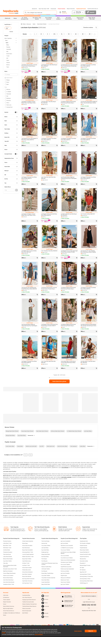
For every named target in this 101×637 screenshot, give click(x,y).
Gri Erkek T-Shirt (25, 563)
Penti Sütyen (44, 558)
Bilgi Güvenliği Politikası (8, 608)
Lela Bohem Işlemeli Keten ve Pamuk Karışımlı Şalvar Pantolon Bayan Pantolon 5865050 (29, 65)
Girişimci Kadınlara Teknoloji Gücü (29, 604)
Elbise (7, 44)
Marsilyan (9, 98)
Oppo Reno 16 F (83, 572)
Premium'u (12, 13)
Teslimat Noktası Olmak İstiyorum (29, 606)
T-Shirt (7, 55)
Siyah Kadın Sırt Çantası (27, 580)
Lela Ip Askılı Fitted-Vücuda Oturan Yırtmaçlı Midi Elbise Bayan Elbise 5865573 (68, 362)
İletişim (4, 615)
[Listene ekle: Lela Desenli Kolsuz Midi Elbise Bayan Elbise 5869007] (57, 40)
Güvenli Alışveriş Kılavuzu (8, 610)
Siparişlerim (34, 8)
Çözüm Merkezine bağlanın (89, 596)
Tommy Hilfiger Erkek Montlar (9, 573)
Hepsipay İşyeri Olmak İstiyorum (29, 599)
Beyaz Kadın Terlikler (26, 558)
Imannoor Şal (44, 543)
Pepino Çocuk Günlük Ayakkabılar (68, 560)
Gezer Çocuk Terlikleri (65, 582)
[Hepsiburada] (10, 11)
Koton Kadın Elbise (45, 580)
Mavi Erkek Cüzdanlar (27, 574)
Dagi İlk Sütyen (64, 575)
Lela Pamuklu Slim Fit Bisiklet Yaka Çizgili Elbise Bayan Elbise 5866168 (29, 288)
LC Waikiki (9, 91)
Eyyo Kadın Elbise (45, 550)
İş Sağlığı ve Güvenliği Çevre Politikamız (11, 612)
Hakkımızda (5, 595)
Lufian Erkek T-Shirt (7, 543)
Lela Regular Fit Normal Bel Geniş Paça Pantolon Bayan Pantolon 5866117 (49, 325)
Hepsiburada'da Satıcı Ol (93, 8)
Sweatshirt (8, 49)
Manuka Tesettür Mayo (46, 566)
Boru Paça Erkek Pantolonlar (28, 578)
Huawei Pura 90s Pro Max (85, 554)
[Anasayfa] (21, 24)
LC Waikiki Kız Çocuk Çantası (67, 547)
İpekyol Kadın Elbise (46, 584)
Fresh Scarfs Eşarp (45, 541)
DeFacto (8, 89)
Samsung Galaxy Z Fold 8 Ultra (86, 576)
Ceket (7, 60)
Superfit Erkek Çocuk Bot (66, 566)
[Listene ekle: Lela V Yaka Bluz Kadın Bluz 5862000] (57, 226)
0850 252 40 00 (89, 605)
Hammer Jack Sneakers (8, 575)
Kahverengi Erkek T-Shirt (27, 552)
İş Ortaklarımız (6, 597)
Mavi (8, 84)
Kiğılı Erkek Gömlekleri (7, 571)
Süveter (8, 62)
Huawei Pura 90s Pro (84, 556)
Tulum (7, 66)
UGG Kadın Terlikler (46, 568)
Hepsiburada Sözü (84, 541)
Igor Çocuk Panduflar (65, 573)
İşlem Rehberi (25, 612)
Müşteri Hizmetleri (71, 8)
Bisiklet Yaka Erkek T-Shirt (27, 556)
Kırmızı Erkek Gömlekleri (27, 572)
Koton (8, 82)
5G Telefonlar (83, 569)
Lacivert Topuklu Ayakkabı (28, 554)
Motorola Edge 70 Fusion (85, 565)
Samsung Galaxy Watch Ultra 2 (86, 580)
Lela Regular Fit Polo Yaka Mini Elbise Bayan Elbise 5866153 (49, 214)
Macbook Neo (83, 558)
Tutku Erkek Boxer (7, 554)
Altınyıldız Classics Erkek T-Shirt (10, 568)
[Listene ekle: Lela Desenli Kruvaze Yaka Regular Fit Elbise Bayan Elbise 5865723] (37, 114)
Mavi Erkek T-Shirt (7, 545)
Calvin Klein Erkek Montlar (8, 582)
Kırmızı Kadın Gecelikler (27, 545)
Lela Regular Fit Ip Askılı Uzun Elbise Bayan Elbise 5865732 (88, 178)
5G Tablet (82, 567)
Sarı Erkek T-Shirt (26, 565)
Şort (7, 58)
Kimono (8, 64)
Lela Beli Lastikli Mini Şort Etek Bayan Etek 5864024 (69, 214)
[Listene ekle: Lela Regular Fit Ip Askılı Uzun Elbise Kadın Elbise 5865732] (96, 40)
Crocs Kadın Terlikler (46, 545)
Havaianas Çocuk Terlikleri (66, 562)
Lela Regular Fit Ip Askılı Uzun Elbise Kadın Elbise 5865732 (88, 65)
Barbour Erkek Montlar (8, 558)
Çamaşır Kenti (9, 107)
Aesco (8, 102)
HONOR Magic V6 (84, 583)
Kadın (6, 40)
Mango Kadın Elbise (46, 554)
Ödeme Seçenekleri (26, 608)
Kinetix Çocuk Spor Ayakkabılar (67, 568)
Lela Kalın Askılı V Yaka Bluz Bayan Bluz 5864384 (48, 102)
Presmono (9, 100)
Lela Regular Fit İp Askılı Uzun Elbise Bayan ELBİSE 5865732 (29, 178)
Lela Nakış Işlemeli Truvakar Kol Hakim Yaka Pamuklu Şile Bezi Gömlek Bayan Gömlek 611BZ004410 (69, 65)
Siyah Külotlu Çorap (26, 561)
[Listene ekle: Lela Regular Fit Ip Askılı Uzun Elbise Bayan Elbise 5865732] (96, 153)
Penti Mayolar (44, 561)
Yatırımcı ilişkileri (6, 599)
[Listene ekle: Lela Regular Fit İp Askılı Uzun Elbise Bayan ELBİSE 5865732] (37, 153)
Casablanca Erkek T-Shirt (8, 584)
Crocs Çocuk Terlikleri (65, 550)
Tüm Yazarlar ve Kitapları (85, 543)
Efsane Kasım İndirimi (84, 550)
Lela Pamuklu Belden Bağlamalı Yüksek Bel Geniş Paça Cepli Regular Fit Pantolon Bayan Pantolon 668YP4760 (69, 178)
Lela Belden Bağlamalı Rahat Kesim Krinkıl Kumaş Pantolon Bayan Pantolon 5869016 (68, 102)
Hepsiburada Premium (81, 8)
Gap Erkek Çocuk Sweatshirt (67, 545)
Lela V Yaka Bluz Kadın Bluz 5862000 (49, 250)
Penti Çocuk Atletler (65, 571)
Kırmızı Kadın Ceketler (27, 567)
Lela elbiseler (65, 467)
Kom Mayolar (44, 571)
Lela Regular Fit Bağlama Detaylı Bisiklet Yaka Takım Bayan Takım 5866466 (28, 102)
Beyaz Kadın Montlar (26, 576)
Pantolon (8, 47)
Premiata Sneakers (7, 541)
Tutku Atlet (5, 563)
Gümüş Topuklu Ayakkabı (27, 541)
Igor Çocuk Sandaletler (65, 541)
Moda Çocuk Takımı (65, 580)
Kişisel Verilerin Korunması (8, 606)
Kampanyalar (53, 8)
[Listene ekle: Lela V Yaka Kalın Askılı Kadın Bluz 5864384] (57, 153)
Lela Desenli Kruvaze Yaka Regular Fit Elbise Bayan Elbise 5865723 (29, 139)
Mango (8, 79)
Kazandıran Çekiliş (84, 561)
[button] (29, 71)
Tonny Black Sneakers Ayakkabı (48, 577)
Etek (7, 51)
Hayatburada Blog (26, 595)
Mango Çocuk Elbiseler (65, 577)
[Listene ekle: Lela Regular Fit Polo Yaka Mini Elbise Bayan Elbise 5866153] (57, 189)
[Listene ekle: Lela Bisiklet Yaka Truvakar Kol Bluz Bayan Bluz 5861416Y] (37, 226)
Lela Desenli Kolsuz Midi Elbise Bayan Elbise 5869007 (49, 65)
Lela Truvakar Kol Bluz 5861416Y (88, 214)
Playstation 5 (82, 563)
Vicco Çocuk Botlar (65, 555)
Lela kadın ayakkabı (66, 477)
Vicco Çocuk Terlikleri (65, 564)
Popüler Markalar (83, 547)
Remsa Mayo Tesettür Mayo (47, 573)
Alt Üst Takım (9, 53)
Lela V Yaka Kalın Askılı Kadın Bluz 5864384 (48, 178)
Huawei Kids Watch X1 (84, 552)
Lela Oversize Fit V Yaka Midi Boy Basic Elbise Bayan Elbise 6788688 (88, 251)
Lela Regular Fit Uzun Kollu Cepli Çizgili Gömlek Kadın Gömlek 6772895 (69, 251)
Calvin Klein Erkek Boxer (8, 580)
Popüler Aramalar (83, 545)
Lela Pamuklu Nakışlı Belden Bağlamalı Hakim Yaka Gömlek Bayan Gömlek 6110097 (89, 102)
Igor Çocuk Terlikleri (65, 584)
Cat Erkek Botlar (6, 550)
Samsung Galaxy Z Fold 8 (85, 574)
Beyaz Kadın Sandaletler (27, 550)
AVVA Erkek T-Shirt (7, 547)
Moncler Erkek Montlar (8, 577)
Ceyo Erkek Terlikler (7, 561)
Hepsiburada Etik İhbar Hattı (89, 610)
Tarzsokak (9, 93)
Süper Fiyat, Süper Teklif (44, 8)
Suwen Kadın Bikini (46, 582)
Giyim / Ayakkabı (8, 38)
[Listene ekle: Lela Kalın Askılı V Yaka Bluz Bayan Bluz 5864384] (57, 77)
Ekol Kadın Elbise (45, 556)
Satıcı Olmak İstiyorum (27, 597)
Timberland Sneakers (7, 552)
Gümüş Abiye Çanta (26, 569)
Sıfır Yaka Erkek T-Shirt (27, 583)
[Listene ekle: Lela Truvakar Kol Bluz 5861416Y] (96, 189)
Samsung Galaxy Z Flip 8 (85, 578)
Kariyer (4, 604)
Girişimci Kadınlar (61, 8)
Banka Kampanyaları (26, 610)
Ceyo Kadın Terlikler (46, 575)
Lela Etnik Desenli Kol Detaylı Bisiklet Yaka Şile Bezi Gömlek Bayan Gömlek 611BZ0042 (89, 325)
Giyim (7, 42)
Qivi (7, 96)
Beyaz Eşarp (25, 543)
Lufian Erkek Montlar (7, 556)
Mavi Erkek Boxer (26, 547)
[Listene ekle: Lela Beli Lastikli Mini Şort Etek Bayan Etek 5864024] (76, 189)
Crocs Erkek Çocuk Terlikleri (67, 557)
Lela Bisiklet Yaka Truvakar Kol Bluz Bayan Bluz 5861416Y (29, 251)
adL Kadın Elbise (45, 547)
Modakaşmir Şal (45, 552)
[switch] (16, 112)
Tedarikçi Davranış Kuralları (28, 601)
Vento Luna (9, 104)
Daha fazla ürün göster (59, 381)
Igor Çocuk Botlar (64, 543)
